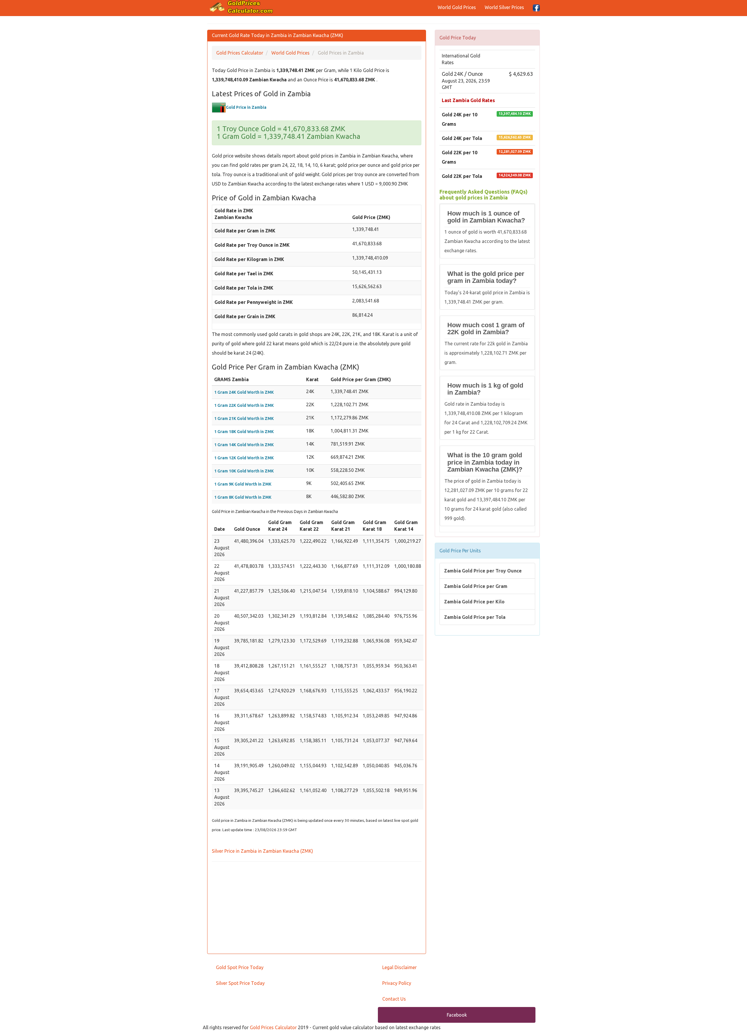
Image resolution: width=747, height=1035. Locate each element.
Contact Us (394, 998)
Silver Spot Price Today (240, 983)
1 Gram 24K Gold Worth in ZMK (244, 392)
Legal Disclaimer (399, 967)
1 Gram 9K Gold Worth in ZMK (242, 484)
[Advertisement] (316, 908)
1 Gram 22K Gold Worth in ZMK (244, 405)
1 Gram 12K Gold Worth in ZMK (244, 458)
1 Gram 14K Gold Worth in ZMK (244, 444)
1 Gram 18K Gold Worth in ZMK (244, 431)
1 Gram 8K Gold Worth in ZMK (242, 497)
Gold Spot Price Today (239, 967)
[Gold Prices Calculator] (241, 7)
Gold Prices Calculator (273, 1027)
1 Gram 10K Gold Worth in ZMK (244, 471)
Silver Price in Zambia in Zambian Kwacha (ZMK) (262, 851)
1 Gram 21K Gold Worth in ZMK (244, 418)
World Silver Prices (504, 7)
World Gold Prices (457, 7)
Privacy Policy (396, 983)
